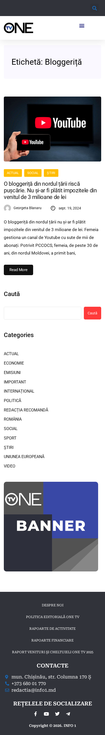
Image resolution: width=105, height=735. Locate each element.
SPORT (10, 438)
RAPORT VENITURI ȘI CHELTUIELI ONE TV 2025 (52, 652)
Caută (12, 294)
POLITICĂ (12, 400)
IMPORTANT (15, 382)
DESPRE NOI (52, 605)
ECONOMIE (14, 363)
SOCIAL (32, 173)
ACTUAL (13, 173)
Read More (18, 270)
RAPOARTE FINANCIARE (52, 640)
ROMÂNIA (13, 419)
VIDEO (9, 466)
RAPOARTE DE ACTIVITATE (52, 629)
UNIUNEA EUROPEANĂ (24, 456)
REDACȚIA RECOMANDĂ (26, 410)
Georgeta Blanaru (28, 208)
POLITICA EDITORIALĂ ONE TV (52, 617)
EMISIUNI (12, 372)
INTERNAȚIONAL (19, 391)
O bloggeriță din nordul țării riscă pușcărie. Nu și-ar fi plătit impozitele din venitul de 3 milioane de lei (50, 191)
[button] (94, 8)
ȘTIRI (51, 173)
